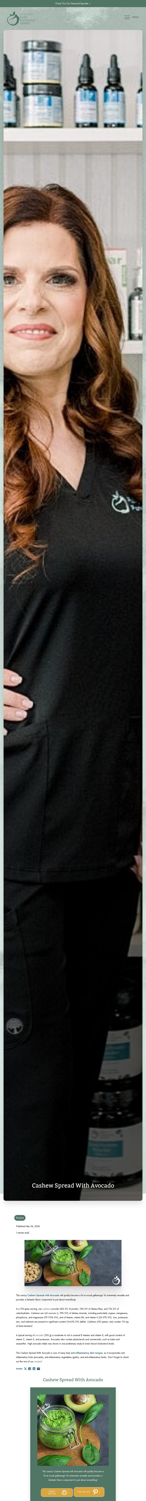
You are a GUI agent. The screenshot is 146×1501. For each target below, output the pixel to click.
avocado (39, 1335)
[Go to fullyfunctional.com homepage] (29, 18)
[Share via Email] (38, 1368)
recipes (37, 1361)
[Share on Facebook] (29, 1368)
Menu (135, 17)
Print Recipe (52, 1492)
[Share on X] (25, 1368)
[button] (127, 17)
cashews (47, 1309)
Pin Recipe (84, 1491)
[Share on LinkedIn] (34, 1368)
